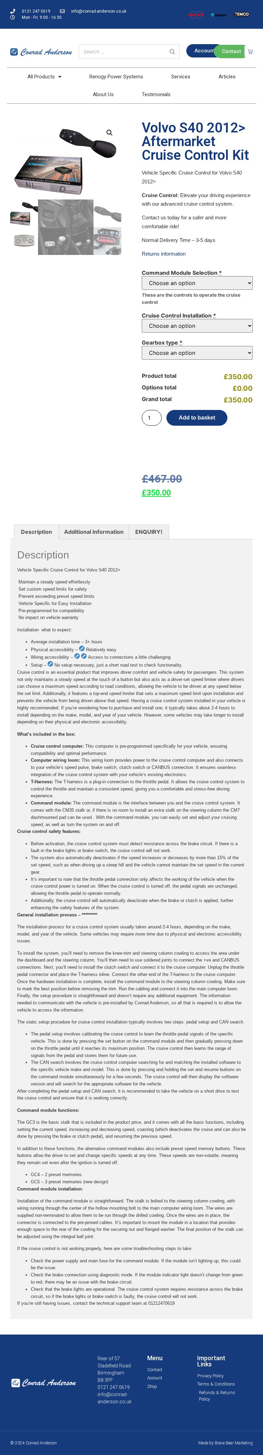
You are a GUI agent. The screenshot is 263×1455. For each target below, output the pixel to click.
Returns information (164, 254)
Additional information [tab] (94, 531)
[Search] (172, 51)
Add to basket (197, 418)
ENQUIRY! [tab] (148, 531)
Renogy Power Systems (116, 77)
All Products (41, 77)
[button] (109, 133)
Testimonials (156, 94)
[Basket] (250, 51)
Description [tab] (36, 531)
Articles (227, 77)
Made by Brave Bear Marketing (225, 1443)
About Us (103, 94)
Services (180, 77)
